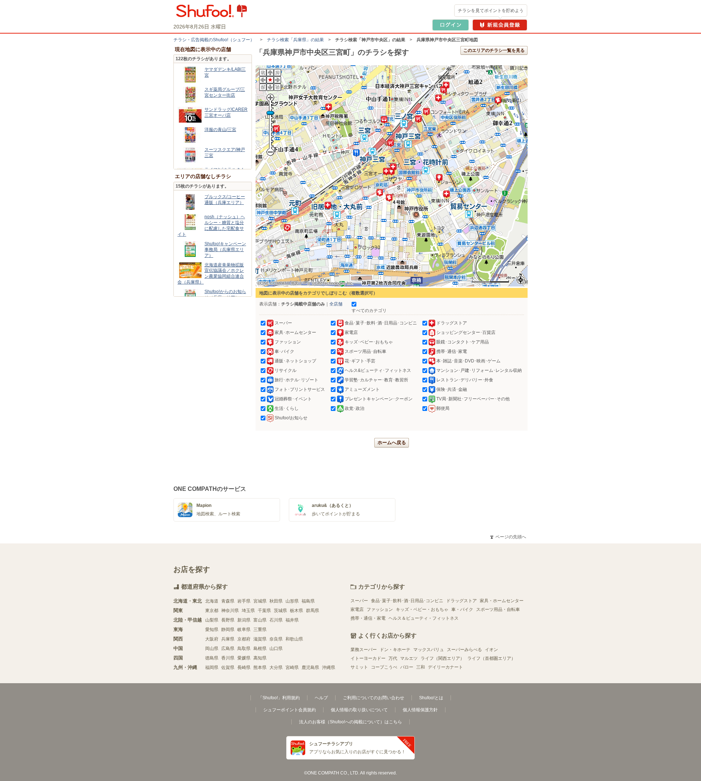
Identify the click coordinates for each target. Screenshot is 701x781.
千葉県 (264, 610)
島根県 (260, 648)
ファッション (380, 609)
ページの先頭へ (508, 536)
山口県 (276, 648)
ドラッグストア (461, 600)
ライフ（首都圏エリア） (491, 658)
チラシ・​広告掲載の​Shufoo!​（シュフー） (213, 39)
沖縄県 (328, 667)
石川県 (276, 620)
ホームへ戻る (392, 442)
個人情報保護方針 (420, 709)
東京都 (211, 610)
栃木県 (296, 610)
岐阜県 (243, 629)
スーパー (359, 600)
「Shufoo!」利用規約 (279, 697)
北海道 (211, 601)
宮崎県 (292, 667)
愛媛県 (243, 658)
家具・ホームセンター (502, 600)
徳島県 (211, 658)
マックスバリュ (428, 649)
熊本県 (260, 667)
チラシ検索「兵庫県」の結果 (295, 39)
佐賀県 (227, 667)
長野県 (227, 620)
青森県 (227, 601)
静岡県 (227, 629)
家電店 (357, 609)
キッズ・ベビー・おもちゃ (422, 609)
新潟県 (243, 620)
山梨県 (211, 620)
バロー (406, 667)
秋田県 (276, 601)
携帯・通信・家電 (368, 618)
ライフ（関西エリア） (442, 658)
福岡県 (211, 667)
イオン (491, 649)
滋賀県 (260, 639)
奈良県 (276, 639)
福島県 (308, 601)
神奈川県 (230, 610)
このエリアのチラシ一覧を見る (494, 50)
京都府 (243, 639)
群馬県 (312, 610)
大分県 (276, 667)
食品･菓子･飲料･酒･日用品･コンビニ (407, 600)
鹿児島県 (310, 667)
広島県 (227, 648)
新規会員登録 (499, 25)
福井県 (292, 620)
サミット (359, 667)
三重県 (260, 629)
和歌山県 (294, 639)
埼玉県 (248, 610)
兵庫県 (227, 639)
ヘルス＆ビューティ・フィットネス (423, 618)
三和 (420, 667)
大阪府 (211, 639)
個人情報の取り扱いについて (359, 709)
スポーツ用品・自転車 (498, 609)
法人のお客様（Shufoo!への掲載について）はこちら (350, 721)
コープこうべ (384, 667)
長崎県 (243, 667)
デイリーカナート (445, 667)
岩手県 (243, 601)
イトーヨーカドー (368, 658)
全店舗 (335, 304)
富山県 (260, 620)
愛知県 (211, 629)
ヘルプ (321, 697)
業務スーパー (363, 649)
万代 (392, 658)
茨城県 (280, 610)
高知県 (260, 658)
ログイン (450, 25)
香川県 (227, 658)
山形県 (292, 601)
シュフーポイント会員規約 (289, 709)
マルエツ (409, 658)
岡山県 (211, 648)
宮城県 (260, 601)
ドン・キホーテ (395, 649)
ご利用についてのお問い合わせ (373, 697)
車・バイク (462, 609)
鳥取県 (243, 648)
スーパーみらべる (464, 649)
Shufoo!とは (431, 697)
